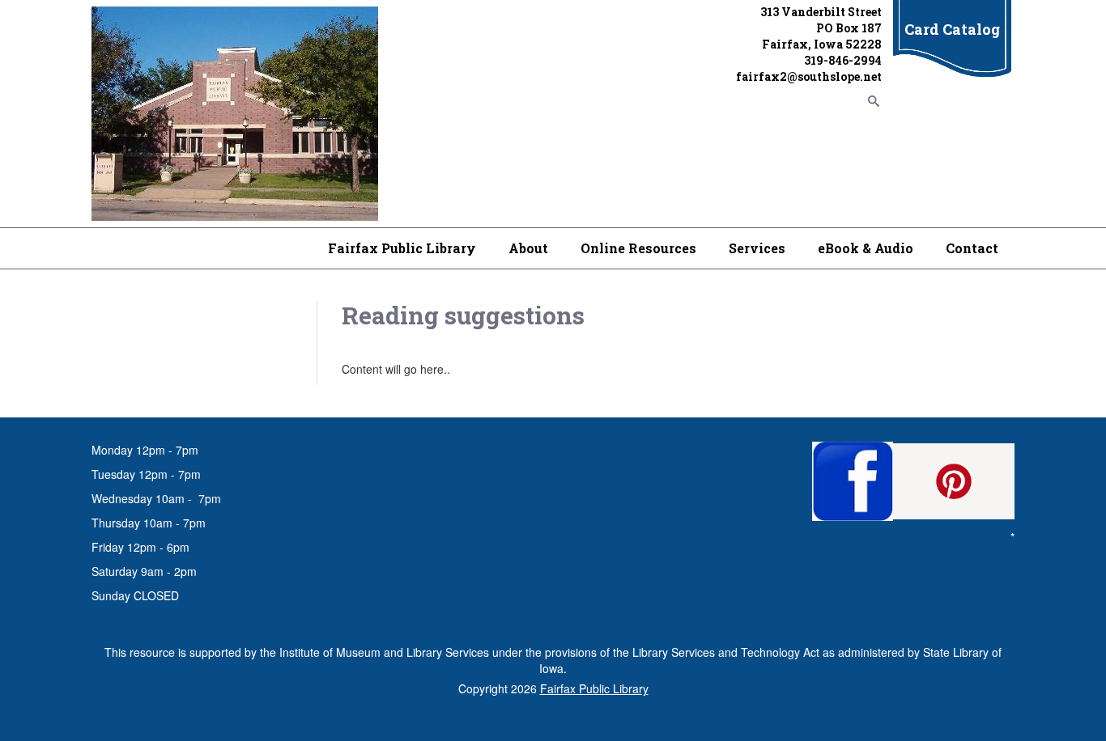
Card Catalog (952, 29)
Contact (972, 247)
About (528, 247)
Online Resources (638, 247)
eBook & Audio (865, 247)
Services (757, 247)
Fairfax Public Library (402, 247)
